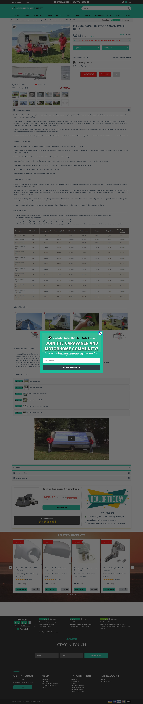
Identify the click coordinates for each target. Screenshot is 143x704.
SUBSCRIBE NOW (71, 367)
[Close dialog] (100, 333)
